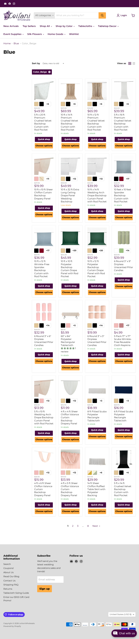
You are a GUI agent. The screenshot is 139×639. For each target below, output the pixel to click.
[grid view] (130, 63)
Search (7, 564)
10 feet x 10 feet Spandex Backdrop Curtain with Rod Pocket (122, 195)
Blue (16, 43)
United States (121, 614)
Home (7, 43)
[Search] (102, 15)
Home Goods (56, 34)
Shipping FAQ (10, 584)
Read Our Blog (11, 576)
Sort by (36, 63)
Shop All (45, 26)
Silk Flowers (34, 34)
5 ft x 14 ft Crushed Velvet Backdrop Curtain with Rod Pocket (122, 489)
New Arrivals (11, 26)
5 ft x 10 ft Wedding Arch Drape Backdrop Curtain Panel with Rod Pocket (43, 417)
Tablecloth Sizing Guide (16, 593)
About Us (8, 572)
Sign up (44, 588)
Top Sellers (29, 26)
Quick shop (44, 139)
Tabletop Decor (107, 26)
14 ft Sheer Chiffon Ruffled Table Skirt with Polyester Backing (96, 489)
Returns (7, 589)
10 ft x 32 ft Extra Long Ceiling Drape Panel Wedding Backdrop (70, 195)
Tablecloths (85, 26)
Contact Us (9, 580)
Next (95, 526)
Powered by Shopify (12, 626)
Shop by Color (64, 26)
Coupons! (8, 568)
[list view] (134, 63)
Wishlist (74, 34)
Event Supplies (12, 34)
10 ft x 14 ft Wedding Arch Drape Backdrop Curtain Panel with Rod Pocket (97, 195)
